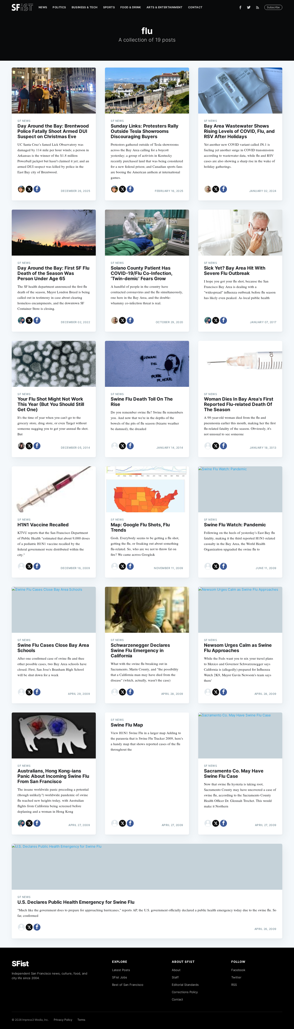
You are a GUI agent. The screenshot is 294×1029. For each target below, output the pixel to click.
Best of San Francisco (127, 984)
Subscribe (273, 7)
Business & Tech (85, 7)
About (176, 970)
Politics (59, 7)
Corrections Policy (185, 992)
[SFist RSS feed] (258, 7)
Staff (175, 977)
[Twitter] (248, 7)
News (43, 7)
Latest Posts (121, 970)
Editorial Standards (185, 984)
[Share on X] (29, 189)
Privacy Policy (63, 1019)
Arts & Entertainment (165, 7)
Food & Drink (130, 7)
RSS (234, 984)
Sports (109, 7)
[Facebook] (240, 7)
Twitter (236, 977)
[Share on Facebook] (37, 189)
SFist (20, 963)
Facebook (238, 970)
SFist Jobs (119, 977)
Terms (81, 1019)
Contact (195, 7)
